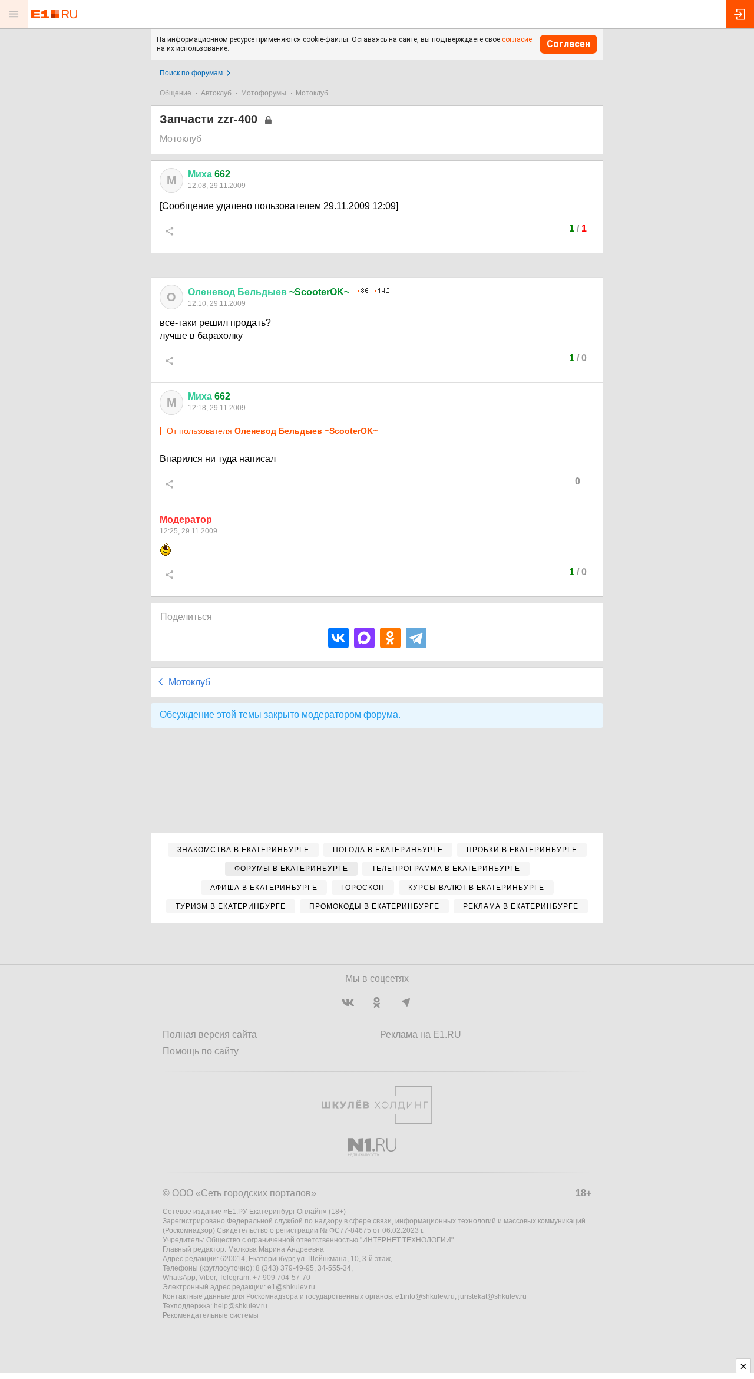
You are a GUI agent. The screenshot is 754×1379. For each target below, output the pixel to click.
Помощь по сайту (201, 1051)
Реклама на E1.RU (420, 1035)
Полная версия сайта (210, 1035)
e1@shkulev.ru (291, 1287)
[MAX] (364, 638)
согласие (517, 39)
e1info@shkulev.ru (425, 1296)
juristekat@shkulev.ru (492, 1296)
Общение (175, 93)
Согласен (568, 44)
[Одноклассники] (390, 638)
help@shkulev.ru (240, 1306)
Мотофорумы (263, 93)
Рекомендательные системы (211, 1315)
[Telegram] (416, 638)
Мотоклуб (312, 93)
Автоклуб (216, 93)
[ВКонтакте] (338, 638)
